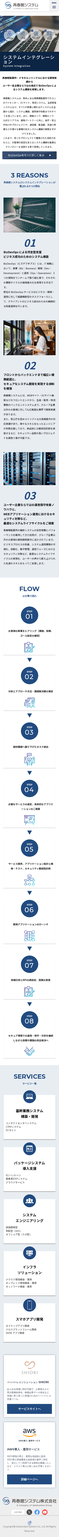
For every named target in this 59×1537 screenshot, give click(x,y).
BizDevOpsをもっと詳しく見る (26, 155)
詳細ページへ (29, 1479)
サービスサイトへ (29, 1409)
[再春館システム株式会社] (23, 5)
